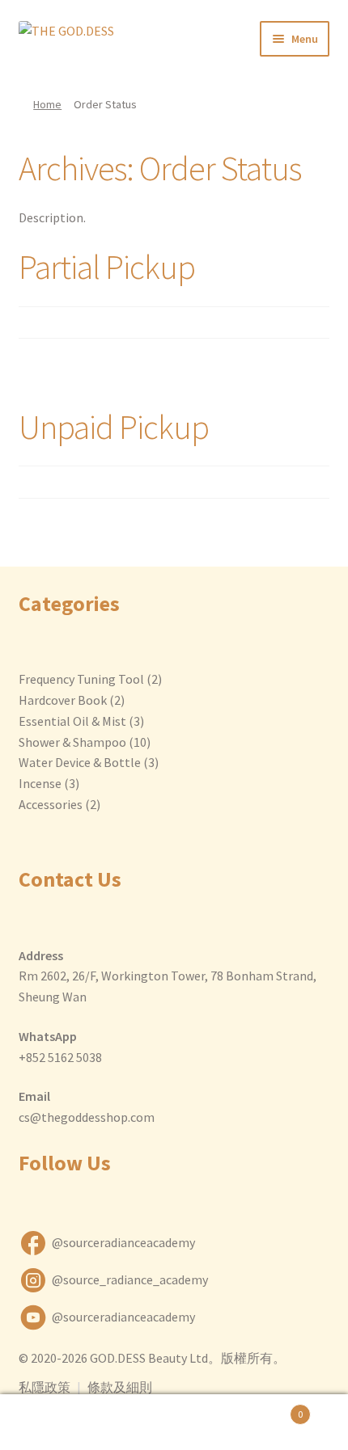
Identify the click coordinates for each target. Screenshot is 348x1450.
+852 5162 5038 (60, 1057)
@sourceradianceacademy (123, 1242)
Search (173, 1422)
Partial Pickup (107, 267)
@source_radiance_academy (130, 1279)
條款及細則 (119, 1387)
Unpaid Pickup (114, 427)
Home (47, 104)
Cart (267, 1408)
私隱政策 (44, 1387)
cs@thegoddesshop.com (87, 1117)
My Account (58, 1422)
